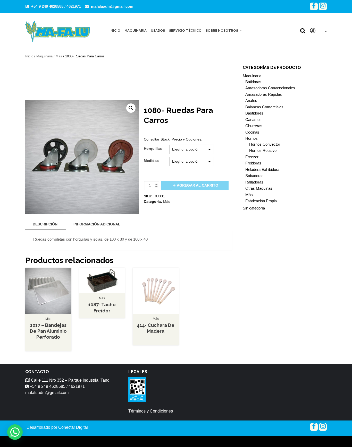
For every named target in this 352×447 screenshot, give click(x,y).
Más (59, 56)
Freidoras (253, 163)
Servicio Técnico (185, 30)
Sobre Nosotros (222, 30)
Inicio (115, 30)
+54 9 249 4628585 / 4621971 (56, 6)
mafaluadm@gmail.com (112, 6)
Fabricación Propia (261, 201)
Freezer (251, 157)
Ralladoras (254, 182)
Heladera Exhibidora (262, 169)
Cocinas (252, 132)
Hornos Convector (264, 144)
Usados (158, 30)
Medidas (151, 161)
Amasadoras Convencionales (270, 88)
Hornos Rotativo (262, 150)
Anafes (251, 100)
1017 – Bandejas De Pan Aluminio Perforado (48, 331)
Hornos (251, 138)
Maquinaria (135, 30)
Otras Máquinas (258, 188)
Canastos (253, 119)
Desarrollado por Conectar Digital (57, 427)
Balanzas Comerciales (264, 107)
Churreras (253, 126)
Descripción (45, 224)
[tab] (45, 224)
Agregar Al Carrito (197, 185)
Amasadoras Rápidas (263, 94)
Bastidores (254, 113)
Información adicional (96, 224)
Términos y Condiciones (150, 411)
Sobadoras (254, 175)
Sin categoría (254, 208)
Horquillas (153, 148)
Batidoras (253, 82)
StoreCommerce (192, 441)
